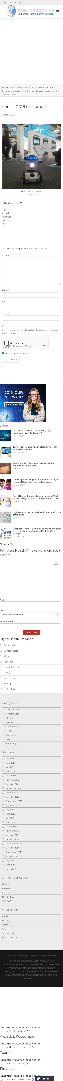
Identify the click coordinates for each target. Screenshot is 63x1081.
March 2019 (11, 775)
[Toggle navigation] (57, 11)
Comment (7, 255)
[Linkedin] (15, 2)
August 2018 (11, 805)
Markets (8, 656)
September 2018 (14, 801)
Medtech (8, 661)
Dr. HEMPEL (8, 897)
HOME (5, 884)
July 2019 (10, 758)
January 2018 (12, 835)
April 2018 (10, 822)
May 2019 (10, 767)
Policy (7, 672)
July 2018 (10, 809)
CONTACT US (9, 901)
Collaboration (10, 645)
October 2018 (12, 797)
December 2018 (14, 788)
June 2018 (10, 814)
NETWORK (7, 888)
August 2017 (11, 856)
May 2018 (10, 818)
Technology (10, 689)
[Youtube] (20, 2)
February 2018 (12, 831)
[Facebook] (10, 2)
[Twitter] (4, 2)
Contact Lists (11, 650)
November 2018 (13, 792)
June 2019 (10, 763)
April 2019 (10, 771)
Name (5, 290)
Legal (5, 916)
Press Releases (9, 937)
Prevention (10, 678)
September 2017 (14, 852)
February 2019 (12, 780)
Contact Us (7, 925)
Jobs (4, 929)
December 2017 (13, 839)
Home (5, 87)
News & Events (16, 87)
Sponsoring (8, 933)
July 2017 (10, 860)
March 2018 (11, 826)
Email (4, 301)
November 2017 (13, 843)
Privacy (5, 920)
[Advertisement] (31, 51)
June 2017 (10, 864)
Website (5, 313)
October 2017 (12, 848)
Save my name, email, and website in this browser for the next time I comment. (29, 332)
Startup (8, 683)
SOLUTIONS (8, 892)
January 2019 (12, 784)
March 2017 (11, 869)
